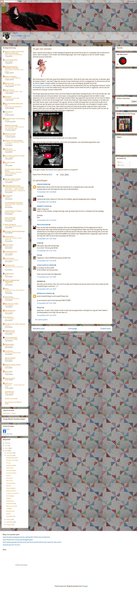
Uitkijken (8, 498)
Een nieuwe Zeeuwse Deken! (13, 85)
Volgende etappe (11, 503)
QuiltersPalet (9, 297)
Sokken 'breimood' (10, 332)
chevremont (8, 112)
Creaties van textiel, (11, 398)
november (10, 455)
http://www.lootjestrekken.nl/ (42, 85)
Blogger (85, 586)
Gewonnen (9, 478)
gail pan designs (10, 358)
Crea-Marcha (9, 351)
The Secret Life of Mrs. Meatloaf (15, 324)
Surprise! (7, 325)
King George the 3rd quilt (11, 545)
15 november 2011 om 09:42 (46, 202)
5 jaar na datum (9, 312)
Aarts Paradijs (9, 258)
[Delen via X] (64, 175)
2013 (6, 445)
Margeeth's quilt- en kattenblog (15, 118)
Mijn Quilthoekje (10, 310)
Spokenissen (10, 501)
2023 (6, 443)
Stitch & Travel (9, 90)
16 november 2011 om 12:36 (46, 303)
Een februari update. (10, 219)
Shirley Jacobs (6, 429)
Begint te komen (11, 491)
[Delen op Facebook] (66, 175)
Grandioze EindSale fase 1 (12, 298)
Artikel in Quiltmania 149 (11, 180)
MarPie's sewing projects (13, 364)
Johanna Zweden (42, 184)
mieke (39, 243)
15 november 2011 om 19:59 (46, 277)
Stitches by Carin (10, 134)
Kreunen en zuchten (12, 460)
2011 (6, 450)
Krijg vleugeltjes (10, 488)
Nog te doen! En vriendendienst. (13, 54)
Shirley (15, 33)
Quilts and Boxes (10, 224)
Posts (121, 162)
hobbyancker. (9, 236)
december (10, 453)
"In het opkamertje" (11, 337)
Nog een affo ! (9, 246)
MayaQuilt (8, 97)
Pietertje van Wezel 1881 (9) (12, 78)
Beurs (6, 275)
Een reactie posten (41, 320)
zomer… (7, 113)
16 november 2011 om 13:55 (46, 315)
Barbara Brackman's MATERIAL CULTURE (11, 67)
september (10, 522)
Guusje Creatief (10, 162)
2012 (6, 448)
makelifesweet (9, 391)
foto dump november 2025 (12, 98)
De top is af (8, 373)
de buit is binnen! (11, 473)
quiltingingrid (9, 273)
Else (38, 255)
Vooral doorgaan (11, 470)
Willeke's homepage (11, 125)
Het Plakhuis (9, 317)
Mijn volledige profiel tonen (20, 36)
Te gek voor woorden (12, 493)
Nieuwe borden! (9, 61)
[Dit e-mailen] (61, 175)
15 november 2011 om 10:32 (46, 220)
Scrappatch (8, 196)
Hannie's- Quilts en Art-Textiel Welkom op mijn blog (14, 52)
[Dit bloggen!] (62, 175)
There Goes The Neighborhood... (14, 106)
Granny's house (10, 378)
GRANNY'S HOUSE (43, 206)
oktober (9, 519)
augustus (9, 524)
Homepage (72, 328)
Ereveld (7, 120)
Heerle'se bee (10, 511)
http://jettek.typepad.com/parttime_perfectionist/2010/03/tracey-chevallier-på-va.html (32, 542)
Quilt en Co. (8, 383)
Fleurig (8, 463)
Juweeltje (9, 508)
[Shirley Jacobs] (4, 432)
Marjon (39, 307)
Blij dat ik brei (9, 83)
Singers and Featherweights (14, 140)
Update (8, 475)
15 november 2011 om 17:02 (46, 251)
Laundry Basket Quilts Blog (14, 202)
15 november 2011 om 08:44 (46, 192)
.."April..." (7, 283)
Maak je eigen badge (7, 433)
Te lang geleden (9, 305)
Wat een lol (9, 480)
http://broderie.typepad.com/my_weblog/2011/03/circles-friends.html (26, 537)
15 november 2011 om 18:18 (46, 261)
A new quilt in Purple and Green (13, 226)
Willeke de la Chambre (44, 293)
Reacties (121, 165)
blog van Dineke (10, 218)
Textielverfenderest (11, 251)
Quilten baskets (9, 346)
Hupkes (8, 513)
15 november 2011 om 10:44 (46, 239)
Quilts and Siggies (11, 76)
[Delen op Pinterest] (68, 175)
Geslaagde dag (10, 516)
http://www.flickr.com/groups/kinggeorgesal (18, 540)
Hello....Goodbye (9, 157)
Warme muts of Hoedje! (11, 339)
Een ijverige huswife (10, 150)
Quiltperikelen (9, 344)
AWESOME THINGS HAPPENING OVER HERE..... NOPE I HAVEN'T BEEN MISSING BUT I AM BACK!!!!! (15, 189)
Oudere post (105, 328)
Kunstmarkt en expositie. (11, 260)
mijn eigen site (9, 265)
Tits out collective (10, 318)
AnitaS (39, 196)
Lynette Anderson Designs (13, 211)
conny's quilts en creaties (45, 265)
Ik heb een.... (8, 366)
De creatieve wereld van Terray (14, 155)
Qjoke (7, 288)
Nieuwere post (39, 328)
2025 (6, 164)
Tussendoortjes (10, 483)
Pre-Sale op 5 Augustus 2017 (13, 352)
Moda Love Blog (9, 393)
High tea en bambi (11, 506)
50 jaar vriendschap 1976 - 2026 (13, 91)
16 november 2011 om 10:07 (46, 289)
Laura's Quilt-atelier (11, 60)
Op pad (8, 485)
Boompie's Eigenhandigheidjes (15, 231)
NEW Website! (9, 359)
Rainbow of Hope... (10, 212)
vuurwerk (7, 197)
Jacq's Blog (8, 371)
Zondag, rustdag (11, 465)
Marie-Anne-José (42, 224)
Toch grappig (10, 496)
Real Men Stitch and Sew (13, 179)
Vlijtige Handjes (10, 331)
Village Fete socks (10, 135)
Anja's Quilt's (9, 245)
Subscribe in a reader (9, 413)
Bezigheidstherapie (12, 457)
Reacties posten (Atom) (77, 334)
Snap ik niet (9, 468)
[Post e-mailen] (57, 174)
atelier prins (8, 149)
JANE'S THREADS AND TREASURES (12, 281)
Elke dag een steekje (11, 303)
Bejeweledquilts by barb (12, 186)
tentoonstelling (9, 253)
